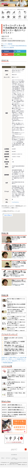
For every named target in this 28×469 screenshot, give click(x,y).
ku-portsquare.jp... (15, 202)
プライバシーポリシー (23, 458)
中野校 (14, 357)
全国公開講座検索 (14, 454)
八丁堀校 (9, 357)
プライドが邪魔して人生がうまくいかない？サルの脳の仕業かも (19, 263)
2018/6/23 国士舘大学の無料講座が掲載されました (14, 412)
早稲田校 (5, 362)
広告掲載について (15, 458)
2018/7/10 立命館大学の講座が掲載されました (13, 409)
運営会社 (2, 458)
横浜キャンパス (7, 45)
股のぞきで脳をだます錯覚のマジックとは (19, 237)
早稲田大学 (4, 357)
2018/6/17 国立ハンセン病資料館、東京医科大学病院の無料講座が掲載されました (14, 415)
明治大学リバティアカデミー (13, 361)
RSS (12, 459)
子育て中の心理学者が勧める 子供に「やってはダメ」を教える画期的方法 (19, 254)
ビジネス (5, 44)
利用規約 (16, 459)
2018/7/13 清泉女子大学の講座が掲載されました (13, 407)
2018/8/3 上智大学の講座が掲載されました (12, 405)
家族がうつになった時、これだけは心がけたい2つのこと (19, 281)
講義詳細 (10, 44)
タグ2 (17, 357)
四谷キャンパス (13, 359)
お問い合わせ (8, 458)
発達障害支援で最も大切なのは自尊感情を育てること (19, 245)
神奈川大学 (6, 47)
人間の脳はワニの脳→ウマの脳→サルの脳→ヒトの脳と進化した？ (19, 272)
